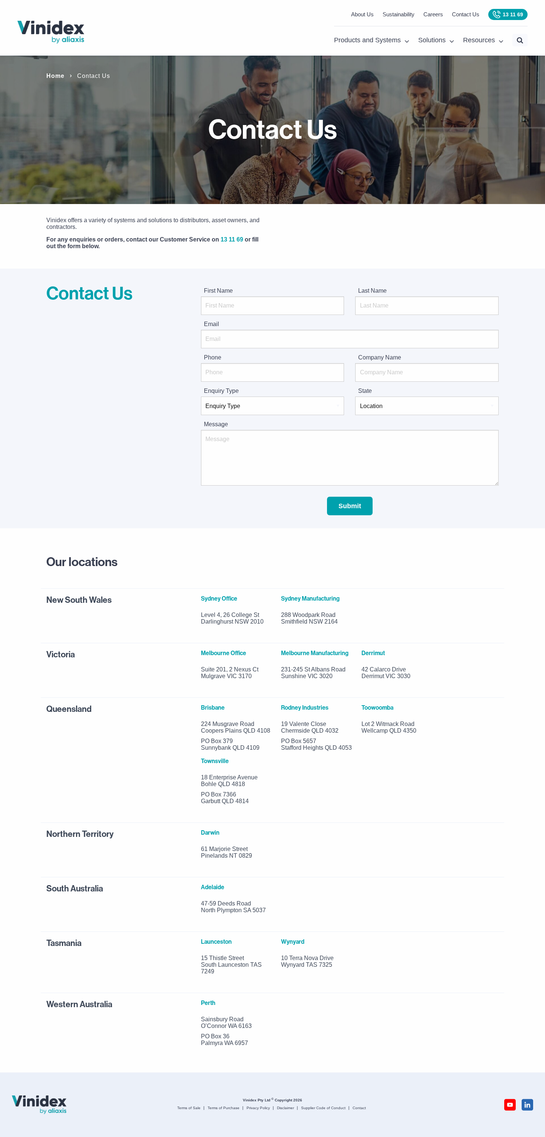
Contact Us (465, 14)
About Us (362, 14)
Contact (359, 1108)
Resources (479, 40)
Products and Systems (367, 40)
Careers (433, 14)
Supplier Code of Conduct (323, 1108)
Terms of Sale (189, 1108)
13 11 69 (513, 14)
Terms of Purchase (224, 1108)
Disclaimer (285, 1108)
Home (55, 76)
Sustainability (398, 14)
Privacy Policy (258, 1108)
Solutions (432, 40)
